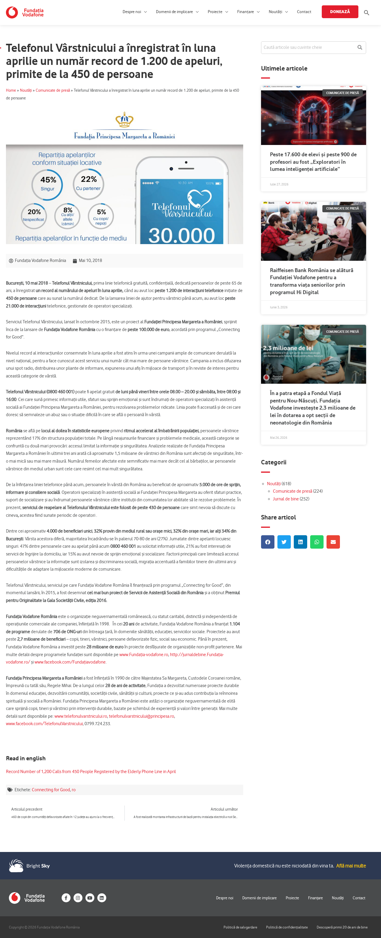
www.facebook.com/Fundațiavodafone (70, 662)
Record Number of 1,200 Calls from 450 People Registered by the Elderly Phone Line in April (91, 771)
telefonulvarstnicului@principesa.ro (141, 716)
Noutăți (275, 11)
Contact (304, 11)
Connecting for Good (51, 789)
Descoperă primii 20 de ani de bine (342, 927)
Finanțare (245, 11)
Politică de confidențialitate (287, 927)
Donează (340, 11)
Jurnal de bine (286, 499)
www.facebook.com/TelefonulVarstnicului (44, 723)
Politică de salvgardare (240, 927)
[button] (366, 12)
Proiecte (215, 11)
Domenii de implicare (174, 11)
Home (11, 90)
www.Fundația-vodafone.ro (143, 654)
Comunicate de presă (53, 90)
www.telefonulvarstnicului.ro (80, 716)
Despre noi (132, 11)
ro (74, 789)
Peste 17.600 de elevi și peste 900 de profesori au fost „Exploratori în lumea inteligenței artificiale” (313, 161)
